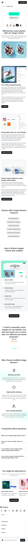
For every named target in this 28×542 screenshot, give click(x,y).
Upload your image (14, 315)
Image (3, 6)
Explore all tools (14, 500)
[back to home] (2, 2)
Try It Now (5, 106)
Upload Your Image (7, 152)
